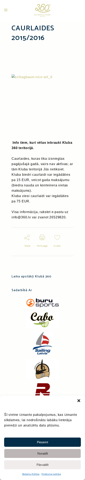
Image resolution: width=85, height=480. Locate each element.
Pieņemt (42, 442)
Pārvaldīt (42, 464)
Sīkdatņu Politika (30, 474)
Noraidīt (42, 453)
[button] (79, 401)
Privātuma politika (51, 474)
